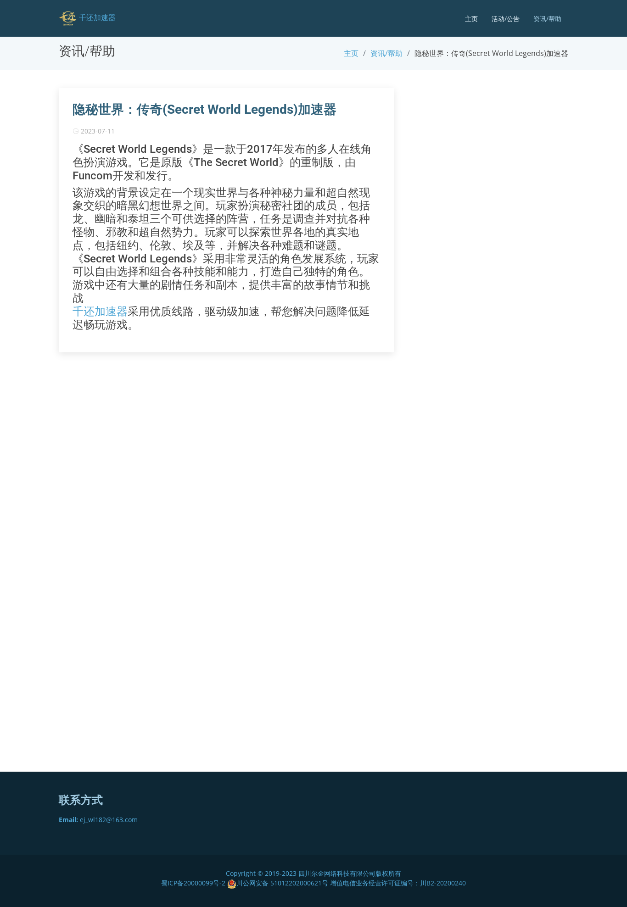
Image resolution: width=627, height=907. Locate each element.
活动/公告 (506, 18)
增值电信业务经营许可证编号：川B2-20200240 (398, 883)
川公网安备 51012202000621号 (282, 883)
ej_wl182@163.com (98, 819)
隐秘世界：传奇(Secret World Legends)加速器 (204, 109)
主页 (471, 18)
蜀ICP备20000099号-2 (194, 883)
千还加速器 (100, 311)
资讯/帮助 (547, 18)
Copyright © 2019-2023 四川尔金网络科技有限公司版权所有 (313, 873)
